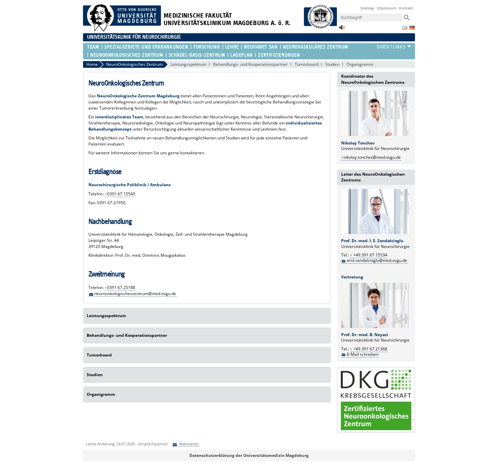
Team (93, 47)
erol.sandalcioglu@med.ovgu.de (377, 260)
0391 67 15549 (121, 194)
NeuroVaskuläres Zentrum (315, 47)
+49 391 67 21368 (369, 349)
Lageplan (241, 55)
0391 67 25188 (121, 287)
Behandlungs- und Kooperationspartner (250, 64)
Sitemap (367, 8)
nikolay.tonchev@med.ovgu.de (372, 157)
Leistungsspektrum (188, 64)
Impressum (386, 8)
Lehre (232, 47)
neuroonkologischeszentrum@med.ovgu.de (135, 293)
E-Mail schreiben (362, 354)
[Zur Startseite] (122, 30)
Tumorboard (306, 64)
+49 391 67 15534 (369, 255)
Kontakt (406, 8)
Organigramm (360, 64)
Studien (332, 64)
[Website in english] (405, 27)
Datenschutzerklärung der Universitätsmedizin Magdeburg (249, 455)
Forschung (206, 47)
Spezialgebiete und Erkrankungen (146, 47)
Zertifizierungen (279, 55)
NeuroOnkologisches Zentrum (126, 55)
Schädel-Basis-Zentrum (197, 55)
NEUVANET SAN (260, 47)
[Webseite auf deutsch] (412, 27)
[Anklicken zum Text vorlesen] (341, 29)
